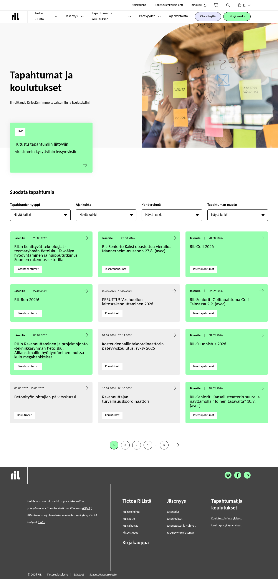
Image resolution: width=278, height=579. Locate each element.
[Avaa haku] (228, 5)
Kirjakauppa (139, 5)
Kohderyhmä (151, 205)
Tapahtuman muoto (222, 205)
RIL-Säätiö (128, 519)
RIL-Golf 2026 (202, 247)
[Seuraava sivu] (177, 445)
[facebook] (237, 475)
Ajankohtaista (178, 16)
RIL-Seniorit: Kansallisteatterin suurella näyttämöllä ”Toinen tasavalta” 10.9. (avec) (225, 401)
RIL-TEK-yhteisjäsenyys (180, 532)
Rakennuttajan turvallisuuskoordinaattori (125, 399)
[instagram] (228, 475)
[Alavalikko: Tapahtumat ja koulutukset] (129, 16)
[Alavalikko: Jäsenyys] (82, 16)
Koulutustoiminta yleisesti (226, 518)
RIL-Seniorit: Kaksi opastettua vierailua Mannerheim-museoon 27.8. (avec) (137, 249)
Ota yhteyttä (208, 16)
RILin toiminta (131, 512)
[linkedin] (247, 475)
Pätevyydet (147, 16)
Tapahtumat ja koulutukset (102, 16)
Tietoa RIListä (39, 16)
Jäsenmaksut (174, 519)
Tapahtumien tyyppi (25, 205)
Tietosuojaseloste (57, 574)
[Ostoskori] (215, 5)
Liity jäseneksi (237, 16)
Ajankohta (83, 205)
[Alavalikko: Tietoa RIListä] (56, 16)
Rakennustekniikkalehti (169, 5)
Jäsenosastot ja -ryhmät (181, 525)
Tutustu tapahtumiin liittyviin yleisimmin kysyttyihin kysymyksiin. (47, 148)
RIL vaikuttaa (130, 525)
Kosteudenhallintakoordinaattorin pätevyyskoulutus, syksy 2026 (133, 346)
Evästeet (78, 574)
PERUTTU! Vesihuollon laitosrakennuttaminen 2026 (127, 302)
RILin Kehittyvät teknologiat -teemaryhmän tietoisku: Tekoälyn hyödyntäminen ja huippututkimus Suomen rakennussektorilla (46, 253)
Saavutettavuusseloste (103, 574)
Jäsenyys (72, 16)
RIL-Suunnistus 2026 (208, 344)
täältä (41, 522)
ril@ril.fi (87, 508)
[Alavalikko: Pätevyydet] (159, 16)
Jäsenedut (173, 512)
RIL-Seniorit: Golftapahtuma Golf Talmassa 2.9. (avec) (219, 302)
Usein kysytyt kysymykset (226, 525)
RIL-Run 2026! (26, 300)
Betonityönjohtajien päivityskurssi (45, 397)
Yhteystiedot (130, 532)
